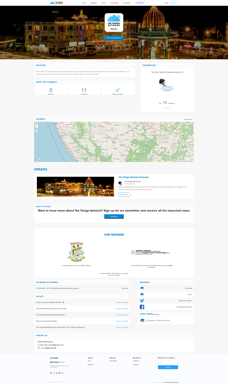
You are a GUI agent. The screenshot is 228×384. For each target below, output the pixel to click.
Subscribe (114, 216)
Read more (124, 195)
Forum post (188, 288)
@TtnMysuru (156, 314)
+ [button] (36, 124)
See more (125, 288)
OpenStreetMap (184, 161)
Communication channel (184, 307)
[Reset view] (36, 130)
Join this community (114, 38)
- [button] (36, 127)
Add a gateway (188, 119)
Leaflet (177, 161)
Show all (167, 108)
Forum (190, 294)
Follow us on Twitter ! (185, 301)
